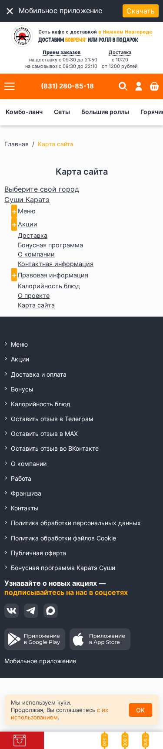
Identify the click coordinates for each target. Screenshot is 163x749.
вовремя (75, 39)
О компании (36, 254)
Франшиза (26, 493)
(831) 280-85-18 (67, 86)
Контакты (25, 508)
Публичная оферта (38, 553)
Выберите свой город (41, 189)
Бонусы (22, 389)
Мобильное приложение (40, 661)
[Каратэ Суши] (22, 36)
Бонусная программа (50, 245)
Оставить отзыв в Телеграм (52, 418)
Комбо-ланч (24, 111)
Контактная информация (55, 263)
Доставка (32, 235)
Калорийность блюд (49, 286)
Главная (16, 144)
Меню (27, 211)
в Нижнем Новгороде (125, 32)
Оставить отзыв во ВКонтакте (55, 448)
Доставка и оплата (39, 374)
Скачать (140, 11)
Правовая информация (53, 275)
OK (140, 710)
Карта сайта (36, 305)
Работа (21, 478)
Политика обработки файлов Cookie (63, 538)
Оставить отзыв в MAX (44, 433)
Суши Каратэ (27, 199)
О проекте (34, 295)
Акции (27, 224)
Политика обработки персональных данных (76, 522)
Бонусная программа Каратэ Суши (63, 567)
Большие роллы (105, 111)
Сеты (62, 111)
